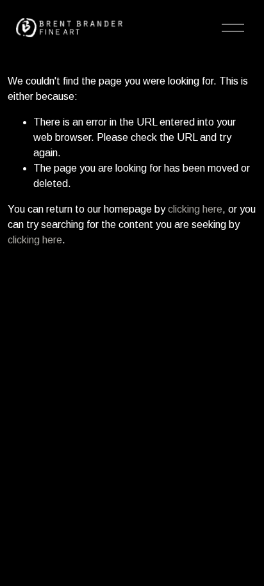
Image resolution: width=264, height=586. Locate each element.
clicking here (195, 209)
